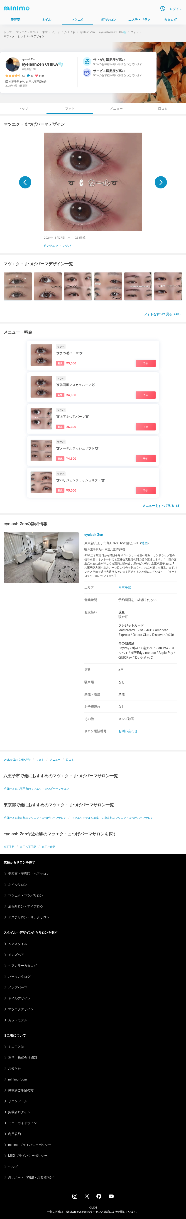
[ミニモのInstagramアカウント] (74, 1197)
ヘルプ (13, 1166)
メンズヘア (16, 954)
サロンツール (17, 1101)
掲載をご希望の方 (21, 1090)
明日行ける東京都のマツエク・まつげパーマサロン (35, 817)
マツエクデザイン (21, 1009)
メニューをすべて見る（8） (162, 505)
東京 (45, 32)
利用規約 (14, 1133)
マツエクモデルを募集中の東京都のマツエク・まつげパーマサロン (112, 817)
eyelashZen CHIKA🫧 (112, 32)
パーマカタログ (19, 976)
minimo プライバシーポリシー (29, 1144)
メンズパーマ (17, 987)
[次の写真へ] (161, 182)
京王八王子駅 (28, 846)
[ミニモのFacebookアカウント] (98, 1197)
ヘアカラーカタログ (22, 965)
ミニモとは (16, 1046)
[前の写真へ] (25, 182)
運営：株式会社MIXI (22, 1057)
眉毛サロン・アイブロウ (25, 906)
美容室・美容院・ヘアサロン (28, 873)
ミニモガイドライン (22, 1122)
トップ (8, 32)
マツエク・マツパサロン (25, 895)
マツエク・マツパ (27, 32)
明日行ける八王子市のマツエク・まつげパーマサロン (36, 788)
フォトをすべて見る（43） (163, 314)
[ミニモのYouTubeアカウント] (111, 1196)
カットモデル (17, 1020)
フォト (134, 32)
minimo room (17, 1079)
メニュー (116, 108)
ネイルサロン (17, 884)
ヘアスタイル (17, 943)
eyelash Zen (87, 32)
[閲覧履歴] (162, 8)
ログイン (176, 8)
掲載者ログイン (19, 1112)
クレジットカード (131, 625)
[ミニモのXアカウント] (87, 1197)
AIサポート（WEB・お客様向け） (32, 1177)
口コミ (163, 108)
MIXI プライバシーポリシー (27, 1155)
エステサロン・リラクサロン (28, 917)
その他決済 (126, 643)
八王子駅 (69, 32)
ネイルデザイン (19, 998)
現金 (121, 612)
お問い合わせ (127, 731)
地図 (144, 543)
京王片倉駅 (48, 846)
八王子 (56, 32)
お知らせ (14, 1068)
